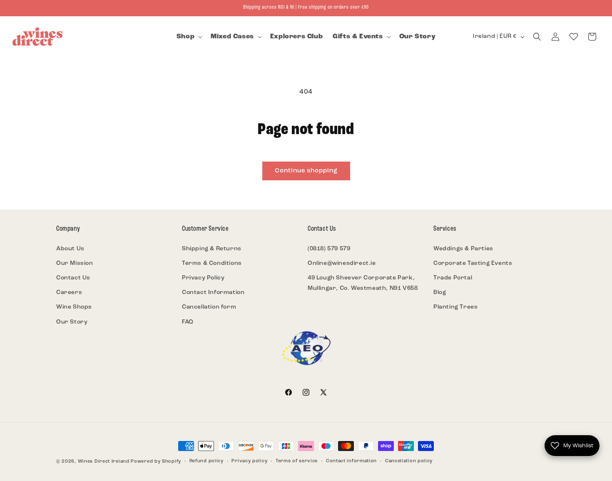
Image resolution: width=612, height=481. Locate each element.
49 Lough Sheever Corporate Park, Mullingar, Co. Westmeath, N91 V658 (363, 283)
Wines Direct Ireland (103, 461)
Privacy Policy (203, 278)
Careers (69, 292)
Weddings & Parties (463, 249)
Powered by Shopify (156, 461)
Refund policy (206, 461)
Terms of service (297, 461)
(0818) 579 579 (329, 249)
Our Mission (74, 263)
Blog (439, 292)
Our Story (71, 322)
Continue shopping (306, 171)
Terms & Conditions (212, 263)
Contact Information (213, 292)
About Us (70, 249)
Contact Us (73, 278)
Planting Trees (455, 307)
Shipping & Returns (211, 249)
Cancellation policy (409, 461)
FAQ (188, 322)
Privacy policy (249, 461)
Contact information (351, 461)
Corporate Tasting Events (472, 263)
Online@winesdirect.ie (342, 263)
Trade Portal (452, 278)
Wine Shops (74, 307)
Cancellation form (209, 307)
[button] (189, 36)
